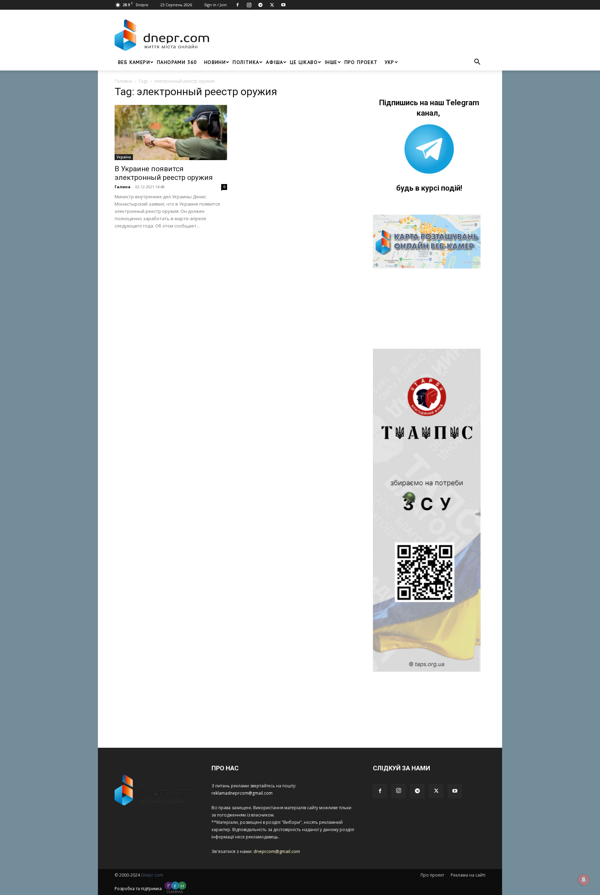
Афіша (274, 62)
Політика (246, 62)
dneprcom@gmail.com (276, 851)
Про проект (361, 62)
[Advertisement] (349, 35)
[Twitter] (272, 5)
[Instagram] (249, 5)
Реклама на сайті (468, 875)
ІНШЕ (331, 62)
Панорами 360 (177, 62)
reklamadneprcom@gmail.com (242, 793)
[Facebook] (237, 5)
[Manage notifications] (583, 879)
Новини (215, 62)
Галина (123, 186)
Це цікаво (304, 62)
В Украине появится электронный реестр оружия (164, 173)
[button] (477, 62)
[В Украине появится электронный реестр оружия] (171, 132)
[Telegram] (260, 5)
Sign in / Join (215, 4)
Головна (123, 81)
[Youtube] (283, 5)
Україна (124, 157)
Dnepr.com (152, 875)
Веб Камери (134, 62)
